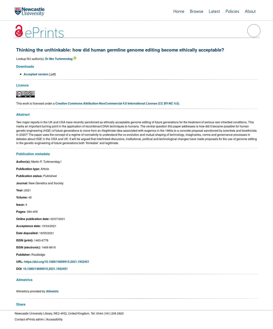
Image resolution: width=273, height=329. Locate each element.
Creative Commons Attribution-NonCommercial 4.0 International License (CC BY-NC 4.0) (117, 103)
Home (178, 11)
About (250, 11)
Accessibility (54, 319)
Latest (214, 11)
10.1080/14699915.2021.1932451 (45, 269)
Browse (196, 11)
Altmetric (52, 291)
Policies (232, 11)
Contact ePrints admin (29, 319)
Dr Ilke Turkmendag (59, 59)
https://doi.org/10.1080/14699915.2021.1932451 (56, 261)
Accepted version (36, 74)
